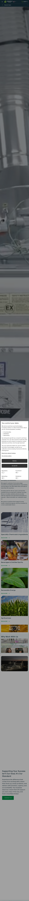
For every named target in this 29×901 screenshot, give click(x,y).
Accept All (14, 465)
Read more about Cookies (9, 453)
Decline (15, 461)
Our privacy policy (6, 456)
